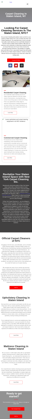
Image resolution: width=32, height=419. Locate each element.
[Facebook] (10, 65)
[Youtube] (16, 65)
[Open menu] (27, 4)
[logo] (10, 4)
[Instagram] (22, 65)
